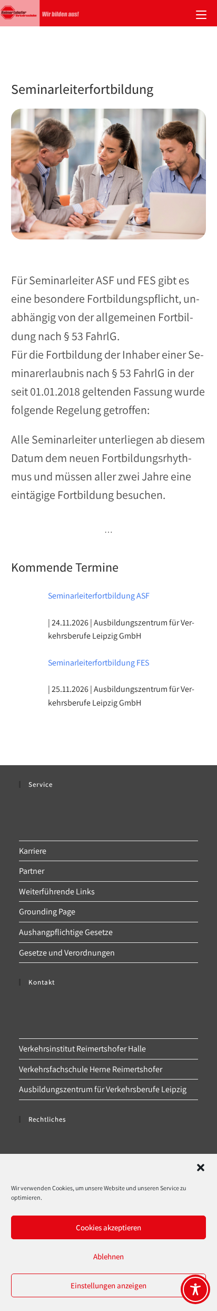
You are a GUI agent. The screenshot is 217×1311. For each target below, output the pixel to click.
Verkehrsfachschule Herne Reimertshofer (90, 1069)
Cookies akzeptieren (108, 1227)
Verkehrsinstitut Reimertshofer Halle (82, 1048)
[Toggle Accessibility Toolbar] (195, 1289)
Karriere (32, 850)
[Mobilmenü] (201, 13)
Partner (31, 870)
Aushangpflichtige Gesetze (66, 932)
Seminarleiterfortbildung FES (98, 662)
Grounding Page (47, 911)
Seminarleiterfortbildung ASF (99, 595)
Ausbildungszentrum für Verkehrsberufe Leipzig (102, 1089)
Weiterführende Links (57, 891)
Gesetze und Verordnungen (67, 952)
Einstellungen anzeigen (108, 1285)
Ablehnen (108, 1256)
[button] (200, 1167)
